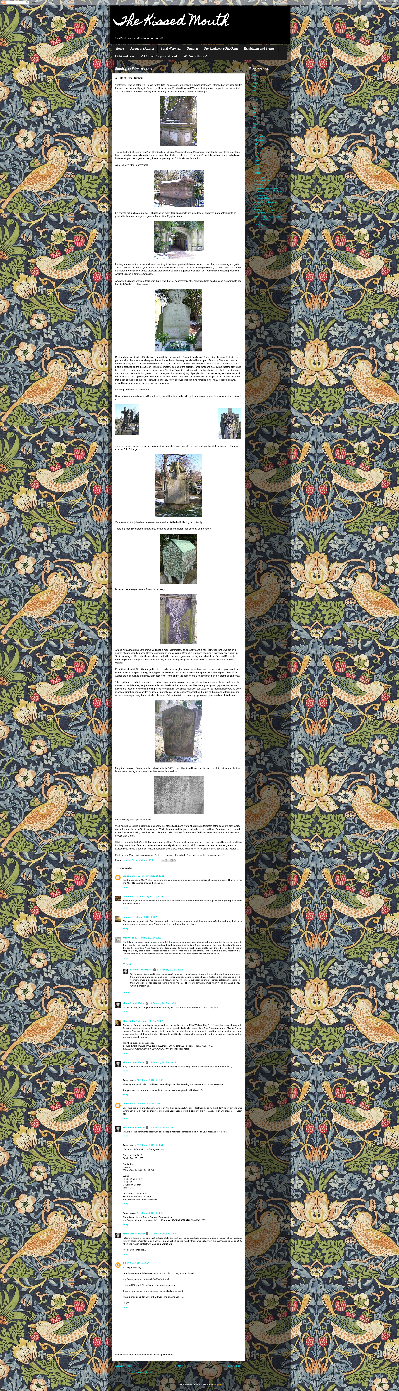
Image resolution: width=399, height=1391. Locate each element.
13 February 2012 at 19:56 (162, 1003)
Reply (125, 887)
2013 (255, 128)
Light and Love (125, 56)
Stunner (192, 49)
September (261, 148)
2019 (255, 103)
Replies (129, 964)
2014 (255, 124)
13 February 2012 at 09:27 (145, 917)
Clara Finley (129, 1021)
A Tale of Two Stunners (265, 202)
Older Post (235, 1365)
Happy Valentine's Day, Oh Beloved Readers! (267, 196)
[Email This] (162, 860)
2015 (255, 120)
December (260, 136)
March (258, 173)
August (259, 152)
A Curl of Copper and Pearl (159, 56)
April (257, 169)
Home (120, 49)
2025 (255, 79)
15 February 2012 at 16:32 (149, 1021)
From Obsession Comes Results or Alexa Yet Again (268, 190)
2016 (255, 116)
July (257, 156)
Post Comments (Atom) (140, 1372)
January (259, 224)
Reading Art (260, 185)
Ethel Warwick (170, 49)
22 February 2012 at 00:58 (147, 1104)
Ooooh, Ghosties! (263, 180)
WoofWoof (128, 938)
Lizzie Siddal (129, 896)
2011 (255, 230)
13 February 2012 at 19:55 (170, 970)
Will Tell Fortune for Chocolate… (264, 211)
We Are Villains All (196, 56)
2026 (255, 75)
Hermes (127, 917)
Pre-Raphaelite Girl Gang (221, 49)
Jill (124, 1263)
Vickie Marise (130, 876)
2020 (255, 99)
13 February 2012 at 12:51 (148, 938)
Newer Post (123, 1365)
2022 (255, 91)
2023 (255, 87)
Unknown (128, 1104)
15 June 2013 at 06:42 (138, 1263)
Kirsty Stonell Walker (141, 970)
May (257, 165)
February (260, 177)
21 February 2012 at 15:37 (150, 1080)
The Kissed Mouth (171, 22)
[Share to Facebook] (171, 860)
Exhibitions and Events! (259, 49)
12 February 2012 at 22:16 (150, 896)
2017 (255, 112)
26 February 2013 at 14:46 (150, 1213)
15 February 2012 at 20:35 (162, 1062)
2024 (255, 83)
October (259, 144)
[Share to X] (168, 860)
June (258, 160)
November (260, 140)
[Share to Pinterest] (174, 860)
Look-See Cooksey (263, 206)
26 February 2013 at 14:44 (150, 1145)
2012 (255, 132)
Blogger (217, 1385)
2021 (255, 95)
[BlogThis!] (165, 860)
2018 (255, 108)
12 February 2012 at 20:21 (151, 876)
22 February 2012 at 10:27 (162, 1127)
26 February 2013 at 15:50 (162, 1234)
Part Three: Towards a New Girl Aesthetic (267, 218)
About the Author (142, 49)
